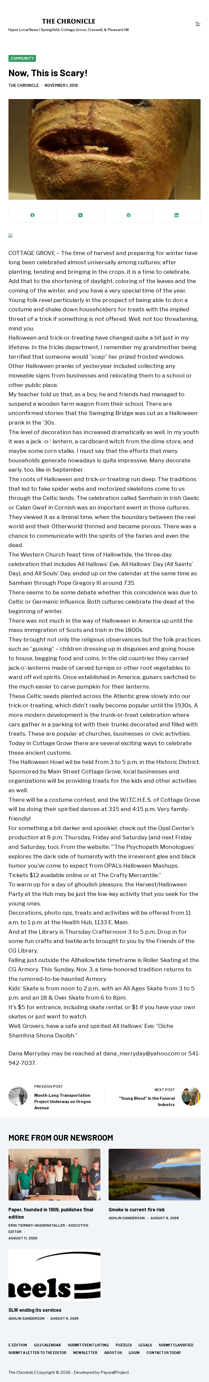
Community (22, 58)
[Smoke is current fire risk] (155, 1174)
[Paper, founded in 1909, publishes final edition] (54, 1174)
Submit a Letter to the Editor (37, 1353)
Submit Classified (176, 1345)
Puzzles (124, 1345)
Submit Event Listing (88, 1345)
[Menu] (198, 24)
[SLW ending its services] (54, 1275)
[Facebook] (33, 215)
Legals (145, 1345)
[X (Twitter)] (80, 215)
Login (134, 1353)
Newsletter (85, 1353)
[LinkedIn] (177, 215)
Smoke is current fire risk (137, 1209)
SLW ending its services (35, 1310)
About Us (113, 1353)
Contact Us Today (163, 1353)
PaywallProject (115, 1372)
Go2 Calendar (47, 1345)
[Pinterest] (128, 215)
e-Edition (17, 1345)
